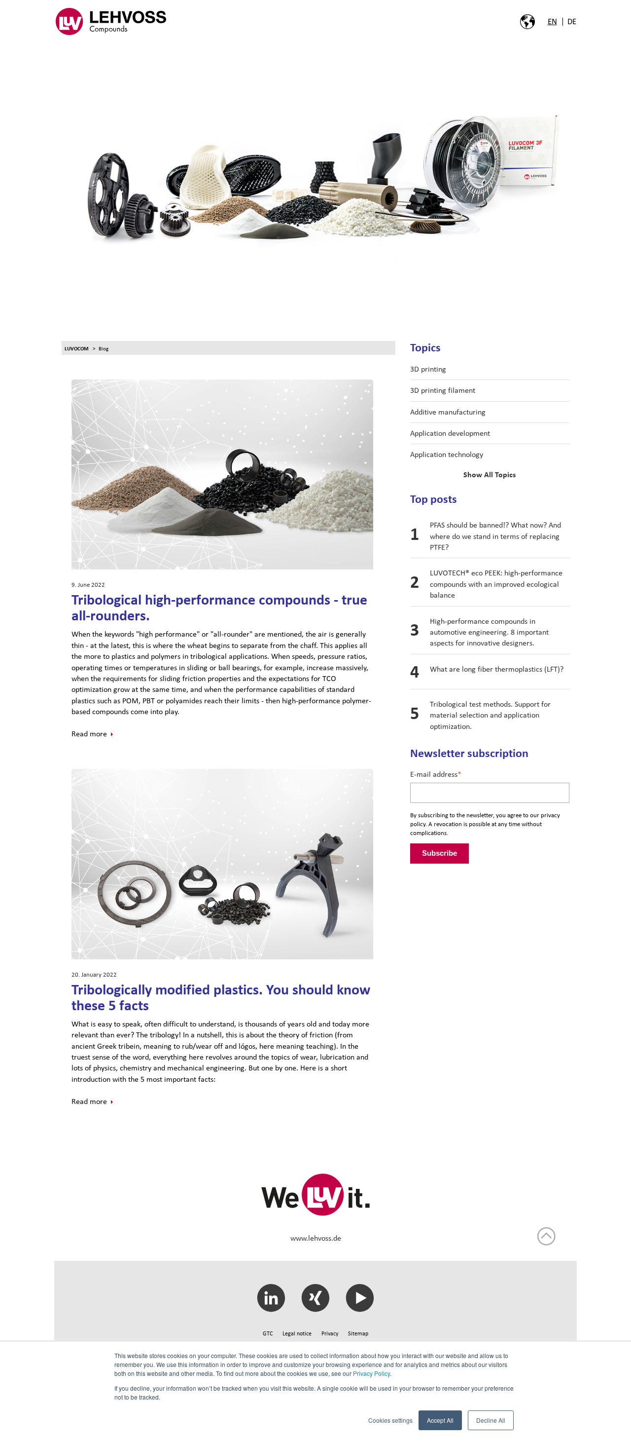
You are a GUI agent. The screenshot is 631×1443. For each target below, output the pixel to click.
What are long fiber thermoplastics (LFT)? (496, 669)
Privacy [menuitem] (329, 1333)
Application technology (446, 454)
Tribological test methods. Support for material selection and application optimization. (490, 715)
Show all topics (489, 474)
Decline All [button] (490, 1420)
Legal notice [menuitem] (297, 1333)
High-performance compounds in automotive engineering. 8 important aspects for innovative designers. (489, 632)
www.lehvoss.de (315, 1238)
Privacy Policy (371, 1373)
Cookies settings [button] (390, 1420)
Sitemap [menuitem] (358, 1333)
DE (571, 21)
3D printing (428, 369)
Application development (450, 433)
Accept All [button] (440, 1420)
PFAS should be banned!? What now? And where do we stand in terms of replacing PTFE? (495, 536)
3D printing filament (442, 390)
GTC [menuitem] (268, 1333)
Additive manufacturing (448, 412)
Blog (103, 348)
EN (552, 21)
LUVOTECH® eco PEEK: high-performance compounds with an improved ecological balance (496, 584)
